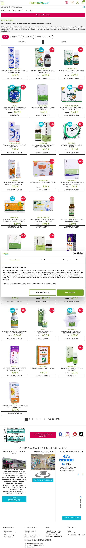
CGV (69, 531)
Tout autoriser (70, 292)
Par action (21, 10)
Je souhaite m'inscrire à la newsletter (43, 435)
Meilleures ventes (44, 37)
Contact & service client (32, 535)
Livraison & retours (31, 533)
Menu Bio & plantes (43, 15)
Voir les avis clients (72, 518)
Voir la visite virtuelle (43, 480)
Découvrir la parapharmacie (14, 499)
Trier (65, 42)
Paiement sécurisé (30, 531)
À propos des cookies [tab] (71, 260)
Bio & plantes (11, 10)
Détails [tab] (43, 260)
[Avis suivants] (82, 474)
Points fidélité (8, 537)
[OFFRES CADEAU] (66, 2)
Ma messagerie (8, 531)
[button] (77, 2)
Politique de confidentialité (76, 535)
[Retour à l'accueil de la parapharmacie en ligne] (39, 2)
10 (41, 419)
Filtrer (22, 42)
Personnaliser (41, 292)
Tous (5, 37)
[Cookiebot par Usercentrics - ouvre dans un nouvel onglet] (74, 253)
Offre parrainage (9, 535)
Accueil (3, 10)
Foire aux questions (31, 537)
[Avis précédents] (78, 474)
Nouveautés (28, 37)
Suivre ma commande (10, 533)
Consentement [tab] (14, 260)
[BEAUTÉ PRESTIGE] (72, 2)
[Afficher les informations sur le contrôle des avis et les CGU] (75, 467)
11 (44, 419)
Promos (15, 37)
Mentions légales (73, 533)
